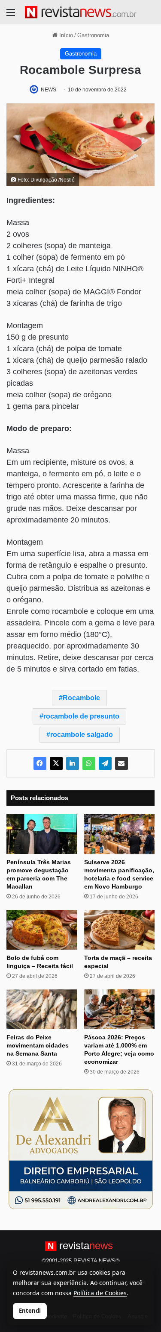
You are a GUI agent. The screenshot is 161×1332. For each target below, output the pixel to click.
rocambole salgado (81, 734)
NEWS (48, 90)
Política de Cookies (100, 1293)
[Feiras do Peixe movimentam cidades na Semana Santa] (41, 1009)
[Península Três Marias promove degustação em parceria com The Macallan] (41, 834)
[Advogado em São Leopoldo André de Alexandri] (81, 1148)
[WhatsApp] (88, 763)
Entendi (30, 1310)
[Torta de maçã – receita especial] (119, 930)
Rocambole (81, 697)
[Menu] (10, 15)
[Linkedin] (72, 763)
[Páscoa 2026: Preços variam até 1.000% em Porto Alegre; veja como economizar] (119, 1009)
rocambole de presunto (81, 716)
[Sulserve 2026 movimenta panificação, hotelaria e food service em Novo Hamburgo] (119, 834)
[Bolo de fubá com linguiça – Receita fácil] (41, 930)
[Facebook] (39, 763)
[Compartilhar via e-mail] (121, 763)
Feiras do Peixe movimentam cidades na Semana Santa (37, 1045)
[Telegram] (105, 763)
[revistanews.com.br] (81, 12)
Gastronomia (93, 35)
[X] (56, 763)
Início (65, 35)
